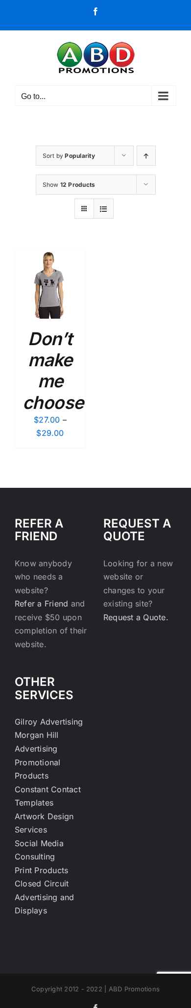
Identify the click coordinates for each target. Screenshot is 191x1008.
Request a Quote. (135, 617)
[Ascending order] (146, 156)
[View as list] (103, 208)
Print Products (41, 870)
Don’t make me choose (53, 370)
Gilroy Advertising (49, 722)
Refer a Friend (43, 603)
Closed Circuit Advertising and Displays (44, 897)
